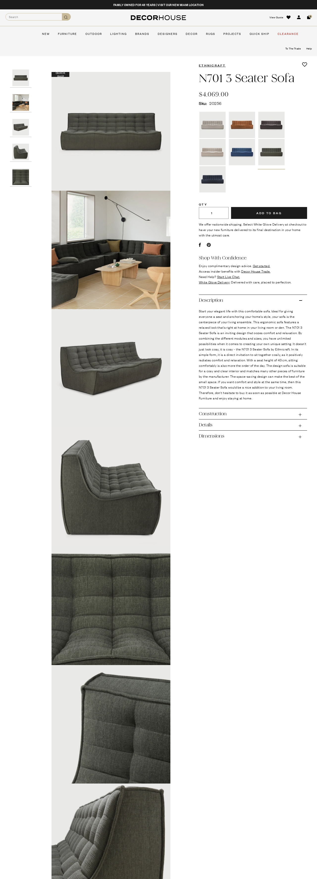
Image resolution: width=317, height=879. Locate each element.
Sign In (299, 17)
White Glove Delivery (214, 281)
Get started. (261, 265)
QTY (203, 204)
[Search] (66, 17)
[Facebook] (200, 245)
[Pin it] (209, 245)
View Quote (276, 17)
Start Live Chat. (228, 276)
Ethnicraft (212, 65)
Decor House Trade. (255, 271)
